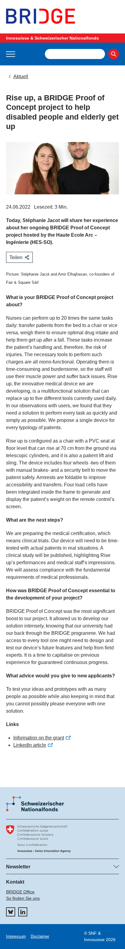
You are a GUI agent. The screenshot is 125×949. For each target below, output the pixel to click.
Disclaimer (40, 936)
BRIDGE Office (20, 891)
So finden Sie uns (23, 898)
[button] (10, 54)
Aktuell (20, 76)
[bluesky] (10, 911)
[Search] (113, 54)
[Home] (62, 16)
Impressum (16, 936)
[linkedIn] (22, 911)
